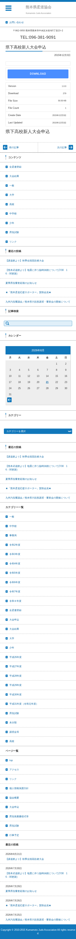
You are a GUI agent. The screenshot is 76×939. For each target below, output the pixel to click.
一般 (11, 185)
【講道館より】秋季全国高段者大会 (25, 260)
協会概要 (14, 797)
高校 (11, 204)
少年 (11, 223)
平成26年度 (15, 657)
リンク (13, 241)
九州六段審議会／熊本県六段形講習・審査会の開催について (38, 301)
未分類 (13, 722)
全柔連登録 (15, 166)
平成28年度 (15, 675)
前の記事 (14, 147)
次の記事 (62, 147)
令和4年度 (14, 563)
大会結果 (14, 176)
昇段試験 (14, 232)
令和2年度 (14, 544)
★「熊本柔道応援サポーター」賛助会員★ (28, 292)
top (11, 760)
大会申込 (14, 619)
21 (47, 382)
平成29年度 (15, 685)
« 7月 (10, 400)
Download (38, 73)
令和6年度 (14, 582)
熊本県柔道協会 (38, 7)
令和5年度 (14, 572)
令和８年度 (15, 601)
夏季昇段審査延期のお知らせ (21, 283)
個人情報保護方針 (19, 788)
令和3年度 (14, 554)
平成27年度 (15, 666)
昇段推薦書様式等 (19, 816)
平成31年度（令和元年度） (23, 703)
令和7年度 (14, 591)
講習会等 (14, 732)
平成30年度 (15, 694)
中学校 (13, 213)
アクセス (14, 769)
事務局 (13, 535)
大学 (11, 194)
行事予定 (14, 835)
